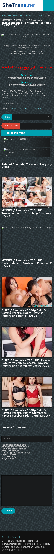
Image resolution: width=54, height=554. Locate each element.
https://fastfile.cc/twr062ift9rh (27, 85)
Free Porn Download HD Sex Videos (18, 16)
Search (5, 537)
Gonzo (5, 97)
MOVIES (40, 16)
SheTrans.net (18, 5)
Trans (37, 95)
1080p (13, 91)
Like (7, 117)
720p (20, 91)
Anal (26, 91)
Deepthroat (36, 91)
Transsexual (27, 95)
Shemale (36, 20)
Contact (16, 537)
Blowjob (19, 93)
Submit (8, 511)
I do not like (11, 126)
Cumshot (29, 93)
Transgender (8, 93)
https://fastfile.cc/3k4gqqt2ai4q (27, 78)
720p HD (22, 20)
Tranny (44, 95)
